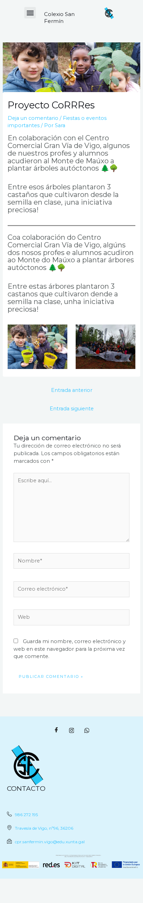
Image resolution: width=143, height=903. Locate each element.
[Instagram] (71, 730)
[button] (30, 12)
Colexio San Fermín (59, 17)
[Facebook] (56, 730)
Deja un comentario (33, 118)
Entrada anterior (71, 390)
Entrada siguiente (72, 408)
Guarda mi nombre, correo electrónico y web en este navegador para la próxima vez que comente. (70, 649)
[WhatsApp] (87, 730)
